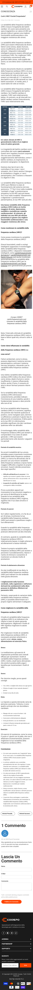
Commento (4, 881)
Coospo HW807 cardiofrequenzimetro (15, 318)
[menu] (2, 6)
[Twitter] (16, 933)
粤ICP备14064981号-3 (16, 979)
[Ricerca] (7, 6)
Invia (25, 965)
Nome (3, 866)
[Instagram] (7, 933)
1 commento (17, 20)
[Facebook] (3, 933)
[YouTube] (12, 933)
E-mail (3, 874)
